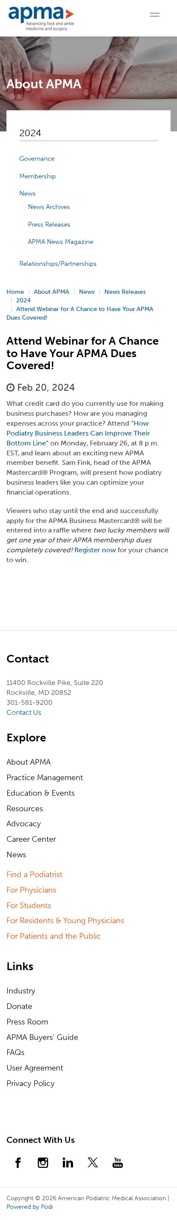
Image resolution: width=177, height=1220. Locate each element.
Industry (20, 991)
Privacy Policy (30, 1083)
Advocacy (23, 823)
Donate (19, 1006)
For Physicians (31, 890)
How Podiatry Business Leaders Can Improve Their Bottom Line (78, 433)
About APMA (28, 762)
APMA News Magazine (60, 242)
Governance (37, 158)
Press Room (27, 1022)
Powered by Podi (29, 1207)
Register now (95, 550)
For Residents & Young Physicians (65, 920)
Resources (24, 808)
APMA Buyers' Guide (42, 1037)
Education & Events (40, 793)
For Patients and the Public (53, 936)
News (27, 193)
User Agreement (34, 1068)
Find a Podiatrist (34, 874)
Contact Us (23, 712)
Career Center (31, 839)
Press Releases (49, 224)
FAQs (15, 1052)
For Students (28, 905)
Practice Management (44, 777)
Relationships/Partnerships (58, 264)
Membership (37, 176)
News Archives (49, 207)
